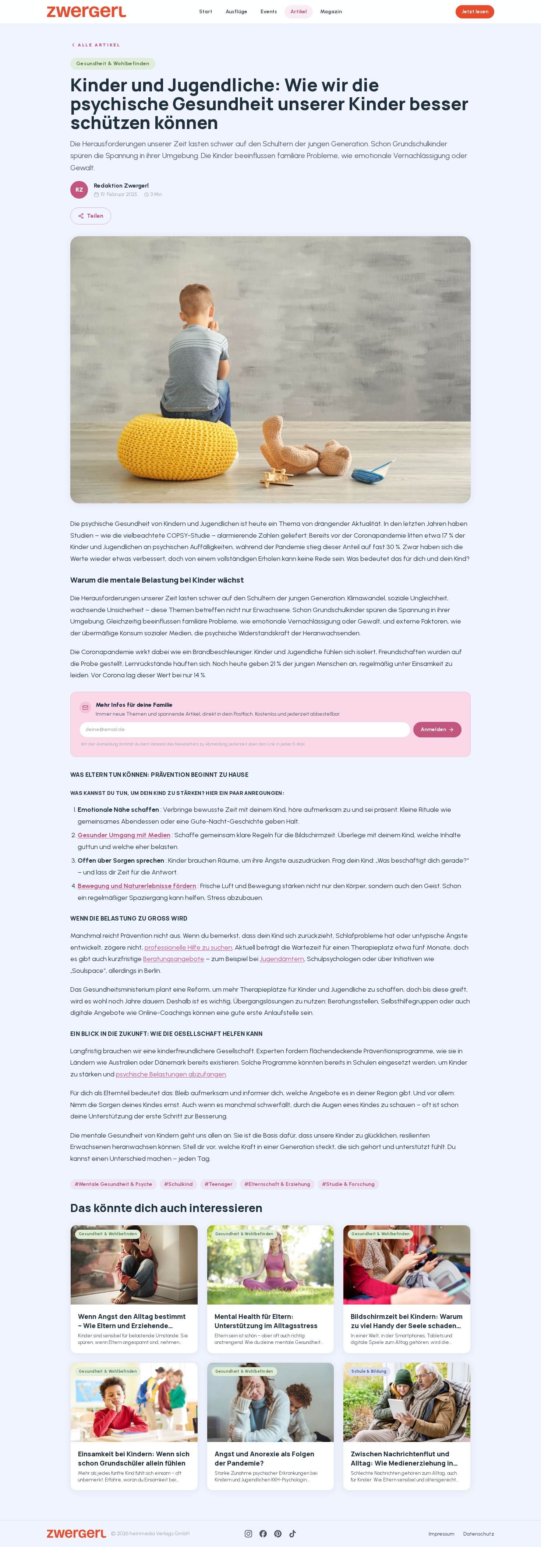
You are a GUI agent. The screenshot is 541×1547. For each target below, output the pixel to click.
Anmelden (433, 729)
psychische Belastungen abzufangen (171, 1074)
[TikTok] (292, 1533)
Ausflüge (236, 11)
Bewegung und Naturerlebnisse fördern (137, 886)
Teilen (95, 215)
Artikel (298, 11)
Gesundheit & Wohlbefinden (112, 63)
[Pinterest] (278, 1533)
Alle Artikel (99, 45)
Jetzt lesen (475, 11)
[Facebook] (263, 1533)
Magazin (331, 11)
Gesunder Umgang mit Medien (124, 835)
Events (269, 11)
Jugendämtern (282, 959)
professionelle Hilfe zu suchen (188, 947)
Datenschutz (478, 1534)
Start (205, 11)
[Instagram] (248, 1533)
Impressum (442, 1534)
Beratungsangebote (173, 959)
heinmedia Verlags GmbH (160, 1533)
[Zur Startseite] (86, 12)
